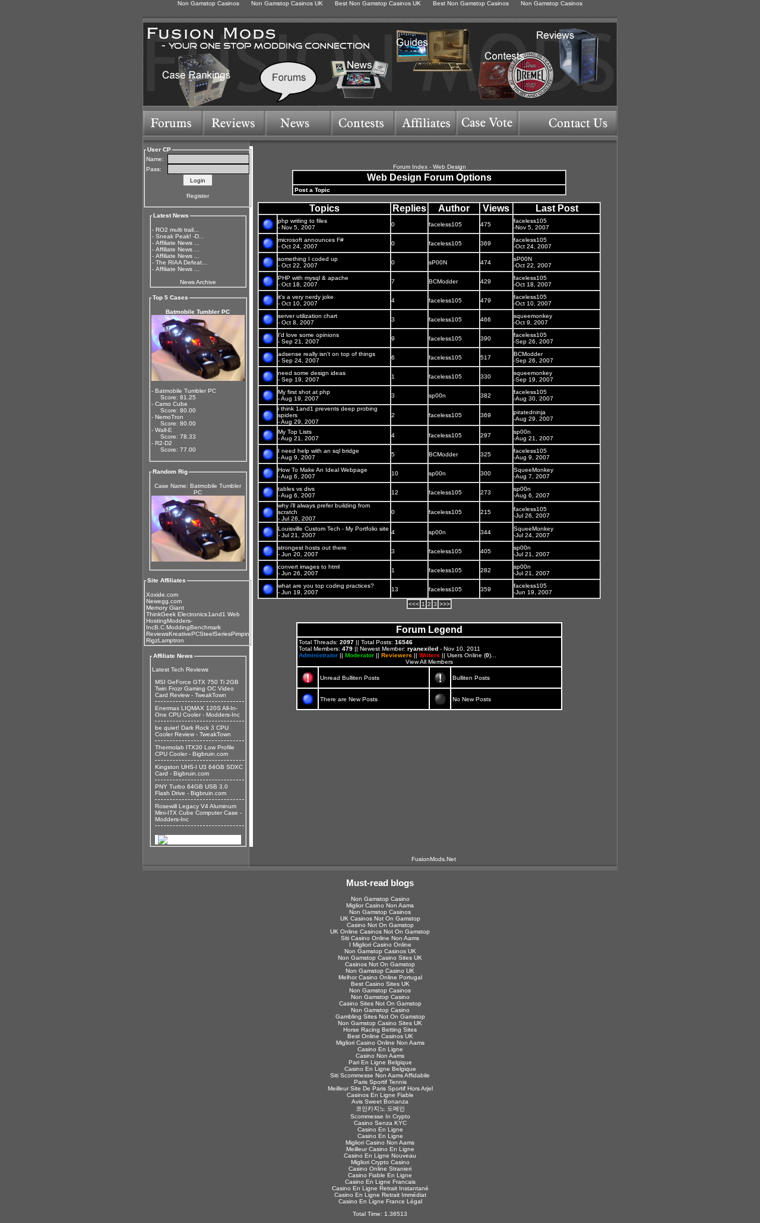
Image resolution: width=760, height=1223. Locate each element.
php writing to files (302, 221)
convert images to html (309, 566)
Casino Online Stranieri (380, 1168)
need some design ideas (312, 373)
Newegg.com (164, 601)
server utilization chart (307, 316)
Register (197, 196)
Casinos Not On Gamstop (380, 964)
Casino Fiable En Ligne (380, 1175)
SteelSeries (215, 634)
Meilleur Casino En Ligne (380, 1149)
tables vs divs (296, 489)
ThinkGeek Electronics (176, 614)
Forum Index (410, 166)
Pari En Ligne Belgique (380, 1062)
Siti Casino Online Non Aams (380, 938)
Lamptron (171, 640)
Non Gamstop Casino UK (380, 970)
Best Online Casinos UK (380, 1036)
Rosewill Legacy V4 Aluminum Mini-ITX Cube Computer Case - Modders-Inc (198, 812)
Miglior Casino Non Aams (380, 905)
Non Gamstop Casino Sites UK (380, 957)
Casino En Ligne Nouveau (380, 1155)
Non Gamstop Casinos (380, 912)
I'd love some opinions (308, 335)
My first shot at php (304, 392)
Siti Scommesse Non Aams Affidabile (380, 1075)
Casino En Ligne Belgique (380, 1069)
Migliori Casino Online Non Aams (380, 1042)
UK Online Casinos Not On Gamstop (380, 931)
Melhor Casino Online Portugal (380, 977)
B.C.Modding (172, 627)
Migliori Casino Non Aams (380, 1142)
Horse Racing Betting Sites (380, 1029)
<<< (413, 604)
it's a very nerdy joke (306, 297)
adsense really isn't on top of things (326, 354)
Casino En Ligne (380, 1049)
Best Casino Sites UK (380, 984)
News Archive (198, 282)
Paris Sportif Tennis (380, 1082)
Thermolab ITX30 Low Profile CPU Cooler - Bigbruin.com (195, 750)
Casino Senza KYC (380, 1123)
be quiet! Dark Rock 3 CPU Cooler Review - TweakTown (193, 730)
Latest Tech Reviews (180, 669)
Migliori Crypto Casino (380, 1162)
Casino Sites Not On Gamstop (380, 1003)
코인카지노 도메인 (380, 1108)
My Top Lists (295, 431)
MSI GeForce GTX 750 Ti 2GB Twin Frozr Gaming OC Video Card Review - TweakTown (197, 688)
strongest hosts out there (312, 547)
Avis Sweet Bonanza (380, 1101)
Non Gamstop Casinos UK (380, 951)
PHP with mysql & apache (313, 278)
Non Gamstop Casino (380, 899)
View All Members (429, 661)
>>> (444, 604)
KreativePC (184, 634)
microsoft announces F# (311, 240)
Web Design (449, 166)
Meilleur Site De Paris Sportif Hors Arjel (380, 1088)
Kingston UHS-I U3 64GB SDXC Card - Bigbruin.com (199, 770)
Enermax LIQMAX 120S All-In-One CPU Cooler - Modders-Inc (197, 711)
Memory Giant (165, 607)
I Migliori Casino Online (380, 944)
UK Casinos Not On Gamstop (380, 918)
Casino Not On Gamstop (380, 925)
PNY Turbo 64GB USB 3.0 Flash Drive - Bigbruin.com (191, 789)
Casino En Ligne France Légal (380, 1201)
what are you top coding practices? (326, 585)
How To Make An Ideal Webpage (323, 469)
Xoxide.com (162, 594)
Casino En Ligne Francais (380, 1181)
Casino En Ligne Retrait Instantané (380, 1188)
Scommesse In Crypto (380, 1116)
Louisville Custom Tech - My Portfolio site (333, 528)
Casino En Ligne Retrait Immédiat (380, 1195)
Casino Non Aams (380, 1055)
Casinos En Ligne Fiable (380, 1095)
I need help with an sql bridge (318, 450)
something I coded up (308, 259)
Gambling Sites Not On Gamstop (380, 1016)
